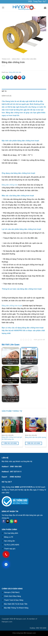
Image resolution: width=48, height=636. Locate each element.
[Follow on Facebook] (3, 521)
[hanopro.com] (24, 7)
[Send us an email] (7, 521)
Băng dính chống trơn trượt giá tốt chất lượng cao (12, 438)
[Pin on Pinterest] (19, 77)
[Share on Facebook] (7, 77)
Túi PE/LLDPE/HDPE (11, 545)
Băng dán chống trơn (10, 185)
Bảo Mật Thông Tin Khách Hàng (16, 608)
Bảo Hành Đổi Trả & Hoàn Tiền (15, 604)
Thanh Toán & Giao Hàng (13, 600)
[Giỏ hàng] (45, 7)
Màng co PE (8, 537)
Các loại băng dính (11, 533)
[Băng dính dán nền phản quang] (35, 424)
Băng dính (16, 59)
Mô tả (4, 91)
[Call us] (11, 521)
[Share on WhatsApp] (3, 77)
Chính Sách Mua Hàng (12, 596)
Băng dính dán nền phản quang (35, 437)
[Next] (46, 431)
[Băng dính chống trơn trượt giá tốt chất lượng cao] (12, 424)
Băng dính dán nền (29, 59)
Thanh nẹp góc (9, 549)
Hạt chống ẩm (9, 541)
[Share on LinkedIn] (23, 77)
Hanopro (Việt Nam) (11, 592)
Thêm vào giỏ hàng (10, 443)
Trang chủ (6, 59)
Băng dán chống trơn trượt (12, 306)
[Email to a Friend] (15, 77)
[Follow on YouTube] (15, 521)
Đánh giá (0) (6, 96)
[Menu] (3, 7)
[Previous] (1, 431)
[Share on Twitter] (11, 77)
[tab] (24, 91)
